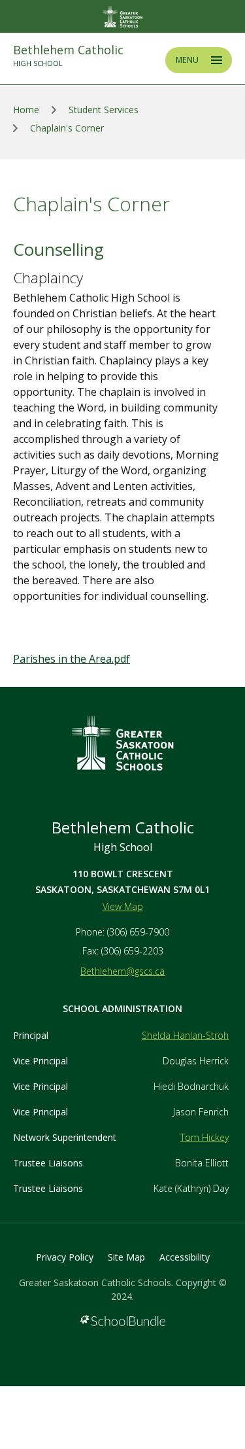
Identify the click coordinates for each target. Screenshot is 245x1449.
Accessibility (184, 1257)
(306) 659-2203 (132, 951)
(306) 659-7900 (138, 932)
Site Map (126, 1257)
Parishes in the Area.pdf (71, 659)
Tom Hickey (204, 1137)
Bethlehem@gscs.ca (122, 971)
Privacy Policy (64, 1257)
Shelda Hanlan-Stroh (185, 1035)
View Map (123, 906)
